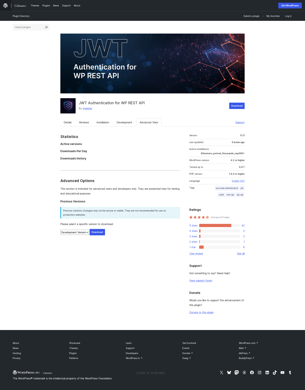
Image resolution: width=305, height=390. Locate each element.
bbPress (244, 353)
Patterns (73, 358)
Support (240, 122)
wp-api (240, 194)
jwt (242, 188)
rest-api (230, 194)
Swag (186, 358)
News (16, 348)
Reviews (84, 122)
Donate (187, 353)
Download (237, 105)
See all (241, 253)
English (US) (238, 180)
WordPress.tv (134, 358)
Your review (196, 253)
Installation (102, 122)
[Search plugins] (46, 27)
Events (186, 348)
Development (124, 122)
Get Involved (189, 343)
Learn (129, 343)
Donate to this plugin (201, 312)
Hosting (17, 353)
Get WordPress (290, 5)
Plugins (73, 353)
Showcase (74, 343)
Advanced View (149, 122)
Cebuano (47, 373)
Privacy (16, 358)
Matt (242, 348)
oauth (221, 194)
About (16, 343)
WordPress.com (248, 343)
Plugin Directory (21, 16)
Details (68, 122)
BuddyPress (246, 358)
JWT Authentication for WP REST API (112, 103)
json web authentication (227, 188)
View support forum (200, 280)
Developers (132, 353)
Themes (73, 348)
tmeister (87, 108)
